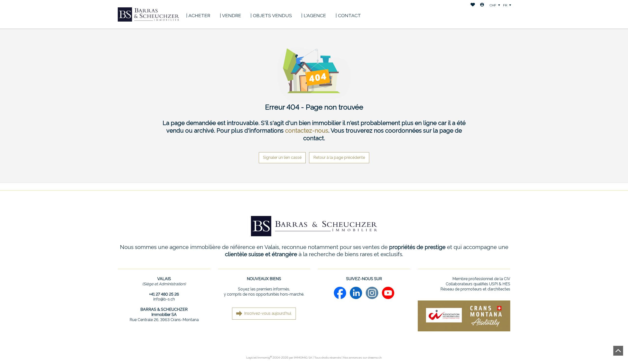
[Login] (482, 5)
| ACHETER (198, 15)
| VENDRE (230, 15)
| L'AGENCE (313, 15)
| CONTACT (348, 15)
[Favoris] (473, 5)
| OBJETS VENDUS (271, 15)
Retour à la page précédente (339, 157)
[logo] (148, 14)
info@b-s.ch (164, 299)
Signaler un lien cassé (282, 157)
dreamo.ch (375, 357)
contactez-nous (306, 130)
